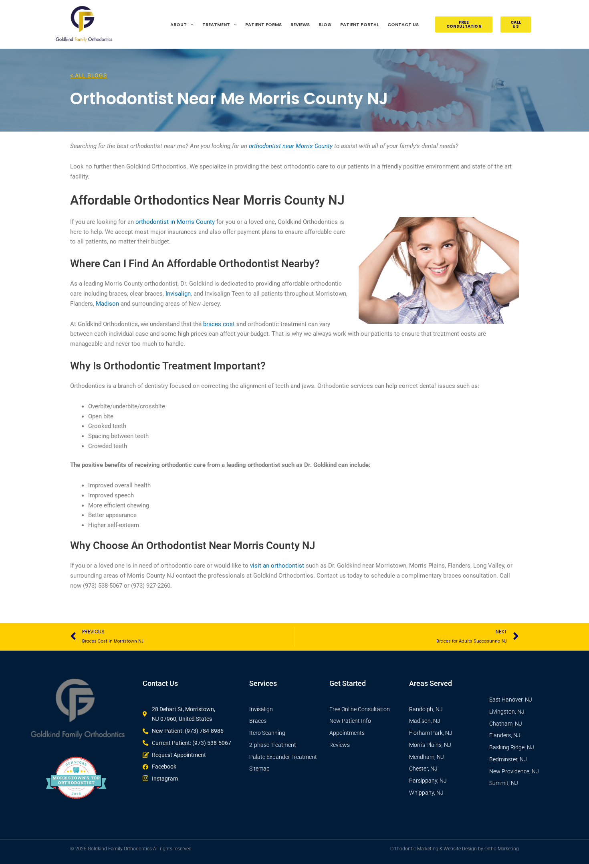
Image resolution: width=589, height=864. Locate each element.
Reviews (300, 24)
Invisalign (178, 293)
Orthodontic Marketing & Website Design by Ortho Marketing (454, 849)
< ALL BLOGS (88, 75)
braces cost (219, 324)
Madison (107, 303)
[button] (190, 24)
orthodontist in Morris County (175, 221)
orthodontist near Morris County (291, 146)
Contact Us (403, 24)
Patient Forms (263, 24)
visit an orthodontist (277, 565)
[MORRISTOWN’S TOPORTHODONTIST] (76, 805)
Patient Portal (359, 24)
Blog (325, 24)
